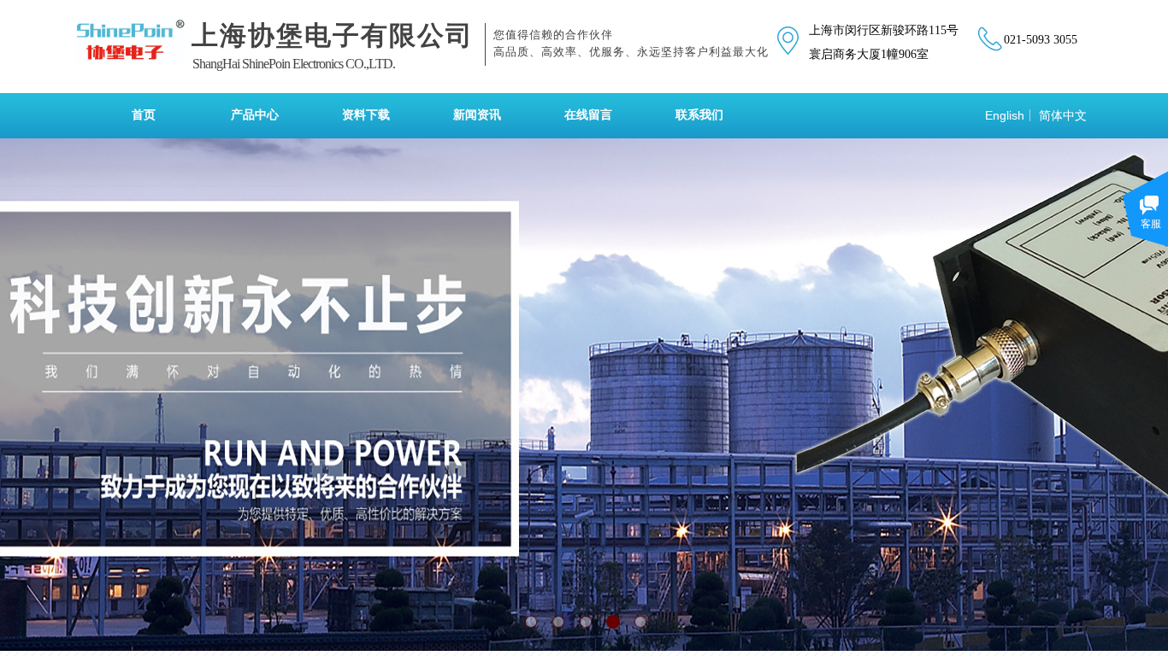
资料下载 (366, 114)
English (1004, 115)
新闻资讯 (477, 114)
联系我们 (699, 114)
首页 (144, 114)
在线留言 (588, 114)
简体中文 (1063, 115)
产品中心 (255, 114)
